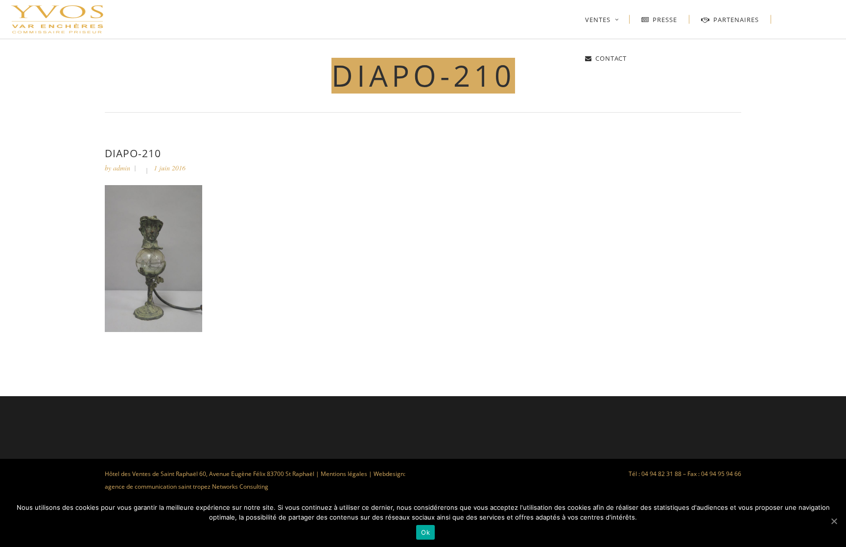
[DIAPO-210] (153, 329)
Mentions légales (344, 474)
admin (121, 167)
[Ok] (834, 521)
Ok (425, 532)
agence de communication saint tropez (158, 486)
